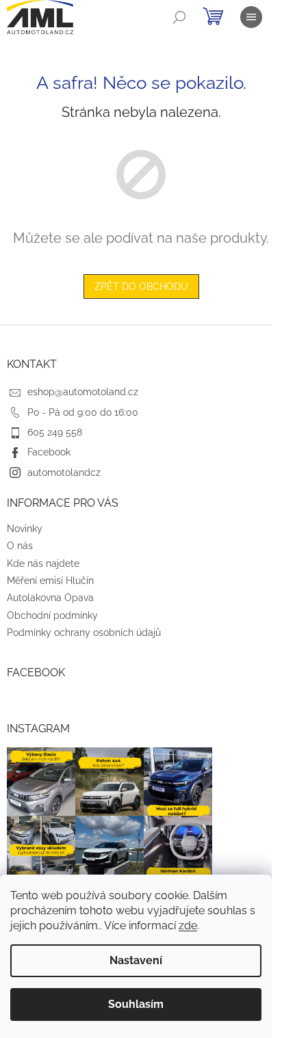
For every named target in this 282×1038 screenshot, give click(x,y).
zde (188, 925)
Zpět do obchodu (141, 286)
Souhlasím (136, 1004)
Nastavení (136, 960)
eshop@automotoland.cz (82, 391)
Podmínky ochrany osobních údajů (84, 632)
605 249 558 (54, 432)
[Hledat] (179, 17)
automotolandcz (64, 472)
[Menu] (251, 17)
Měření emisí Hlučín (50, 580)
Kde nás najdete (43, 563)
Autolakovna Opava (50, 597)
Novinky (24, 528)
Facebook (48, 452)
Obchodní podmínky (52, 615)
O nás (20, 545)
